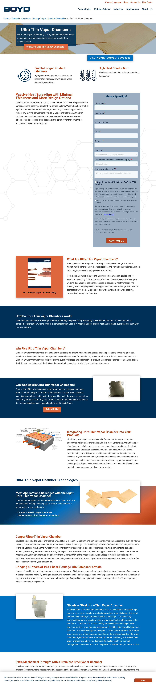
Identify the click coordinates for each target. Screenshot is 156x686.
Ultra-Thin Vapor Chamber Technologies (110, 58)
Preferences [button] (107, 680)
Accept (143, 680)
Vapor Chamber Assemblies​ (53, 19)
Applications (132, 9)
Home (6, 19)
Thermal (15, 19)
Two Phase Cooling (30, 19)
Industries (118, 9)
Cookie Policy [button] (55, 680)
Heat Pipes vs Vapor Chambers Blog (39, 292)
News (125, 2)
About (145, 9)
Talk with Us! (52, 409)
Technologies (84, 9)
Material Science (102, 9)
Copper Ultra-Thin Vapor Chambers (35, 512)
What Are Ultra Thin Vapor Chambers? (45, 47)
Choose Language (113, 2)
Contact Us (135, 2)
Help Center (147, 2)
